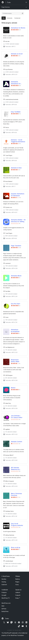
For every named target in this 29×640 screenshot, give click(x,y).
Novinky (4, 579)
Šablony (17, 579)
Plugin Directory (6, 7)
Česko (7, 618)
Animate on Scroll (16, 54)
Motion (13, 388)
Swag (17, 598)
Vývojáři (4, 595)
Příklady (17, 576)
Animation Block (16, 276)
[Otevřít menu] (26, 2)
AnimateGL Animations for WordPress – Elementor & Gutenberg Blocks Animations (16, 83)
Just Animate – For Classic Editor (16, 416)
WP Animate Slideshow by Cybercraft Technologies (15, 468)
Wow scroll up (15, 547)
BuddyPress (5, 611)
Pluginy (17, 582)
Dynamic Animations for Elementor (17, 194)
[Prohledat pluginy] (22, 13)
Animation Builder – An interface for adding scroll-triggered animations (18, 220)
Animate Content (16, 441)
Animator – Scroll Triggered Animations (18, 140)
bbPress (4, 608)
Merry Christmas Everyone (16, 494)
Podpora (4, 592)
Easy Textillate (15, 112)
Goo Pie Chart (15, 303)
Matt (3, 606)
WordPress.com (6, 603)
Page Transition (16, 245)
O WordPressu (6, 576)
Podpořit (17, 595)
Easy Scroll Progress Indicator (17, 524)
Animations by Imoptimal (15, 330)
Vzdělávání (5, 590)
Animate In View (16, 168)
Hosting (4, 582)
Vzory (17, 584)
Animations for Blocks (18, 28)
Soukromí (4, 584)
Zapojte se (18, 590)
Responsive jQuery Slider (15, 360)
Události (17, 592)
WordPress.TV (6, 598)
